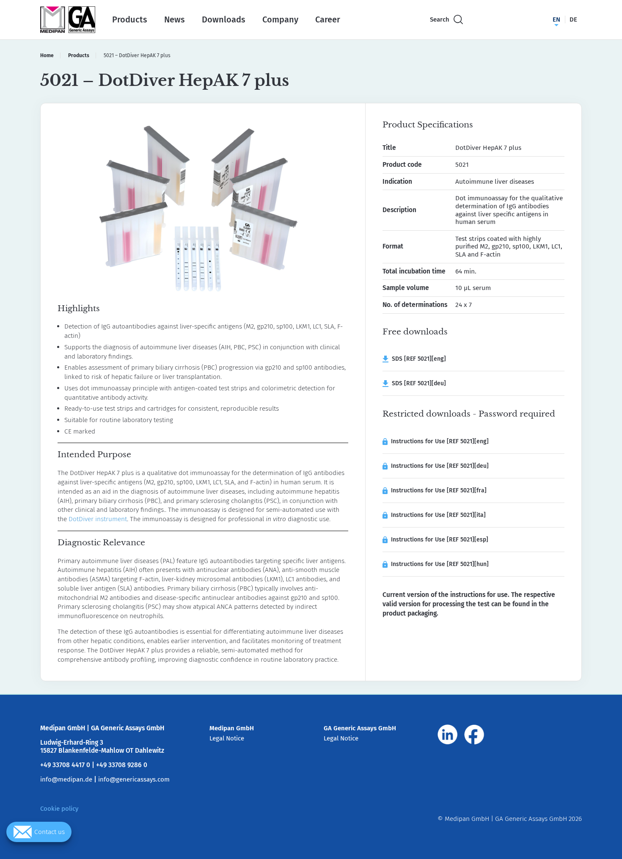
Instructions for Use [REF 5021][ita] (438, 515)
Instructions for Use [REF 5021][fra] (439, 490)
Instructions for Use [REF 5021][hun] (440, 564)
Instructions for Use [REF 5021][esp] (439, 539)
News (174, 19)
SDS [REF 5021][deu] (417, 383)
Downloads (223, 19)
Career (327, 19)
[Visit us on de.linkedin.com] (448, 734)
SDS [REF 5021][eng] (417, 358)
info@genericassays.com (134, 779)
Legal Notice (226, 738)
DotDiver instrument (98, 519)
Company (280, 19)
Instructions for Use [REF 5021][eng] (440, 441)
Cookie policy (59, 808)
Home (47, 55)
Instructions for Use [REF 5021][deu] (440, 466)
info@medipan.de (66, 779)
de (573, 19)
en (556, 19)
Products (129, 19)
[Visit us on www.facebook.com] (474, 734)
